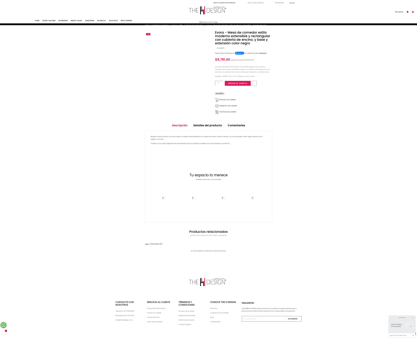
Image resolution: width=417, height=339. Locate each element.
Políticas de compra (186, 320)
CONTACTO (292, 2)
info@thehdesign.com (124, 320)
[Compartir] (227, 48)
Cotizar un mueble (154, 313)
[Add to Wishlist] (254, 83)
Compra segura (185, 324)
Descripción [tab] (180, 125)
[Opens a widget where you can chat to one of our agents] (402, 326)
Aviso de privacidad (154, 322)
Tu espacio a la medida (219, 313)
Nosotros (213, 308)
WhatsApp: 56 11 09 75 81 (124, 315)
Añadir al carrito (237, 83)
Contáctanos (215, 322)
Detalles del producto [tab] (207, 125)
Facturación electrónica (156, 308)
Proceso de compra (186, 311)
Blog (212, 317)
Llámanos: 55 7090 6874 (124, 311)
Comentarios (236, 125)
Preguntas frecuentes (187, 315)
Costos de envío (153, 317)
